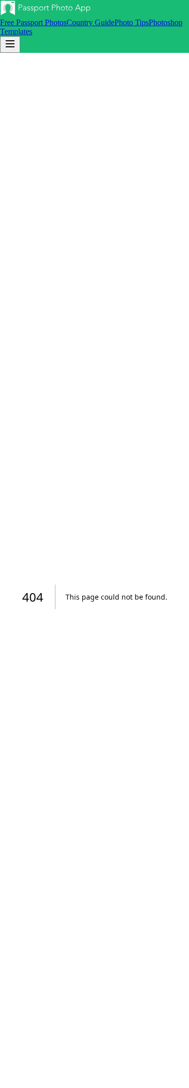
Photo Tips (131, 22)
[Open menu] (10, 44)
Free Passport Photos (33, 22)
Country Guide (90, 22)
